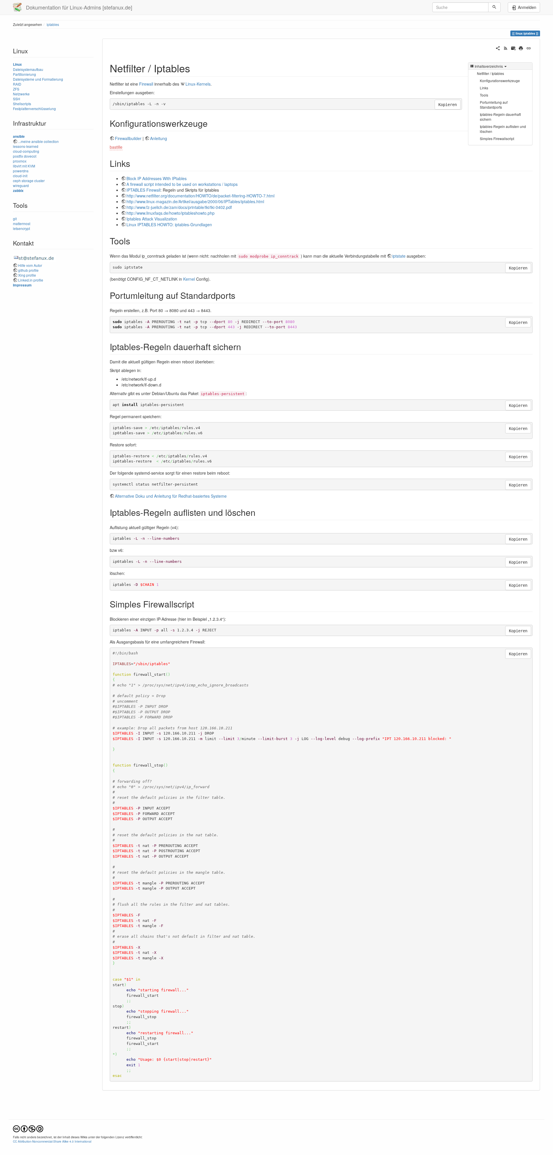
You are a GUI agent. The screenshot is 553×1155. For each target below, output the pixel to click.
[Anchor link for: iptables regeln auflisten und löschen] (259, 512)
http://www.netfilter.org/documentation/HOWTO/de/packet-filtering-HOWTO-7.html (200, 196)
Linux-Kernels (198, 84)
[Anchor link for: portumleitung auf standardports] (239, 295)
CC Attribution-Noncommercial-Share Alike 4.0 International (52, 1141)
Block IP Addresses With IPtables (156, 178)
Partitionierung (24, 74)
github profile (28, 270)
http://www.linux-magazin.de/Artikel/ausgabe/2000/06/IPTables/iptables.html (195, 201)
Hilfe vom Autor (30, 265)
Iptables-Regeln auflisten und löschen (503, 129)
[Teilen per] (497, 47)
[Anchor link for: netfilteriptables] (195, 68)
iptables (53, 24)
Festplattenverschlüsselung (34, 108)
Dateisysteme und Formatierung (38, 79)
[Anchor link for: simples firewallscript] (198, 603)
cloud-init (20, 175)
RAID (17, 84)
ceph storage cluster (29, 180)
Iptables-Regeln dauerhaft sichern (500, 117)
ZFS (16, 88)
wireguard (21, 185)
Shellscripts (22, 103)
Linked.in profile (30, 280)
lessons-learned (25, 146)
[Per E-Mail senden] (513, 47)
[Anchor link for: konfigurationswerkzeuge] (212, 123)
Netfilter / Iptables (490, 73)
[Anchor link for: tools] (134, 240)
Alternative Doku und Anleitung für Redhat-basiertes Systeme (171, 496)
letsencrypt (21, 228)
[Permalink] (528, 47)
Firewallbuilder (128, 138)
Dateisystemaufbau (28, 69)
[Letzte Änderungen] (505, 47)
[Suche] (494, 7)
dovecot (30, 156)
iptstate (399, 256)
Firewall (146, 84)
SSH (16, 98)
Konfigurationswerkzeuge (500, 80)
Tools (484, 95)
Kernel (189, 279)
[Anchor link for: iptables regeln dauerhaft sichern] (245, 346)
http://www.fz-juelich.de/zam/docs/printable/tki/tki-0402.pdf (179, 207)
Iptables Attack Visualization (151, 219)
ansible (19, 136)
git (15, 218)
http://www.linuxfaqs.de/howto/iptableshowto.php (170, 213)
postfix (18, 156)
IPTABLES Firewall (143, 190)
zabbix (18, 190)
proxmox (19, 160)
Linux (17, 64)
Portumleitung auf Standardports (493, 105)
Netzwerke (21, 93)
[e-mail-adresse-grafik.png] (34, 257)
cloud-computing (26, 151)
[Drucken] (520, 47)
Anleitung (158, 138)
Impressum (22, 285)
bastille (116, 147)
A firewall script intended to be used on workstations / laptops (182, 184)
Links (484, 87)
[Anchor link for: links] (134, 163)
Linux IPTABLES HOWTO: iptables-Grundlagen (169, 224)
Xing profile (27, 275)
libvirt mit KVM (24, 165)
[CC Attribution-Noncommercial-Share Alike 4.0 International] (28, 1128)
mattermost (21, 223)
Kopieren (447, 104)
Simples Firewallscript (497, 138)
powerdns (21, 170)
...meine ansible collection (38, 141)
